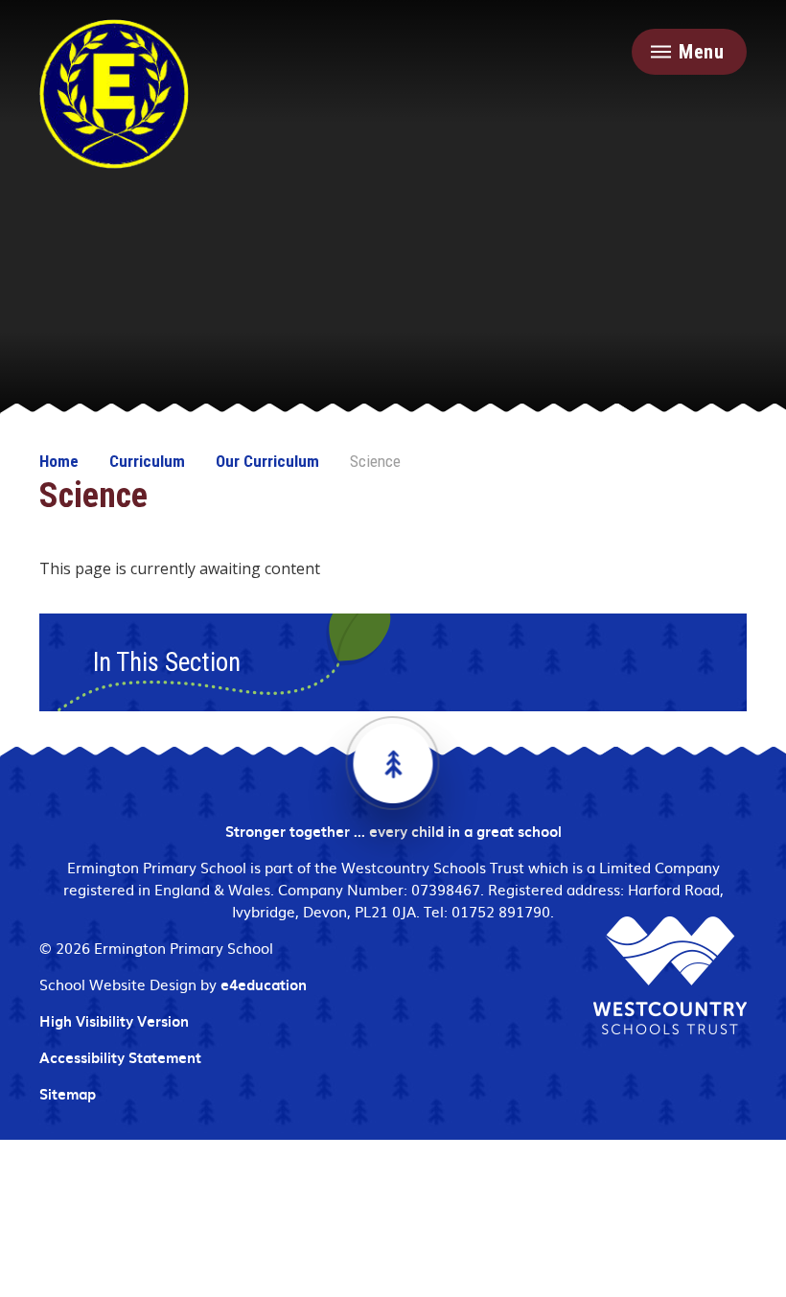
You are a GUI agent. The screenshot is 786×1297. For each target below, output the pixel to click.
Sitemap (67, 1093)
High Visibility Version (114, 1020)
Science (375, 461)
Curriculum (147, 461)
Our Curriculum (267, 461)
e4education (263, 984)
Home (59, 461)
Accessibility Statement (120, 1057)
